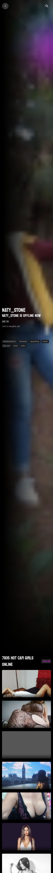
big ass (6, 345)
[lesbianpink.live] (5, 6)
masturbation (9, 341)
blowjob (23, 341)
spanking (34, 341)
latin (23, 345)
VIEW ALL (46, 661)
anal (15, 345)
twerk (45, 341)
